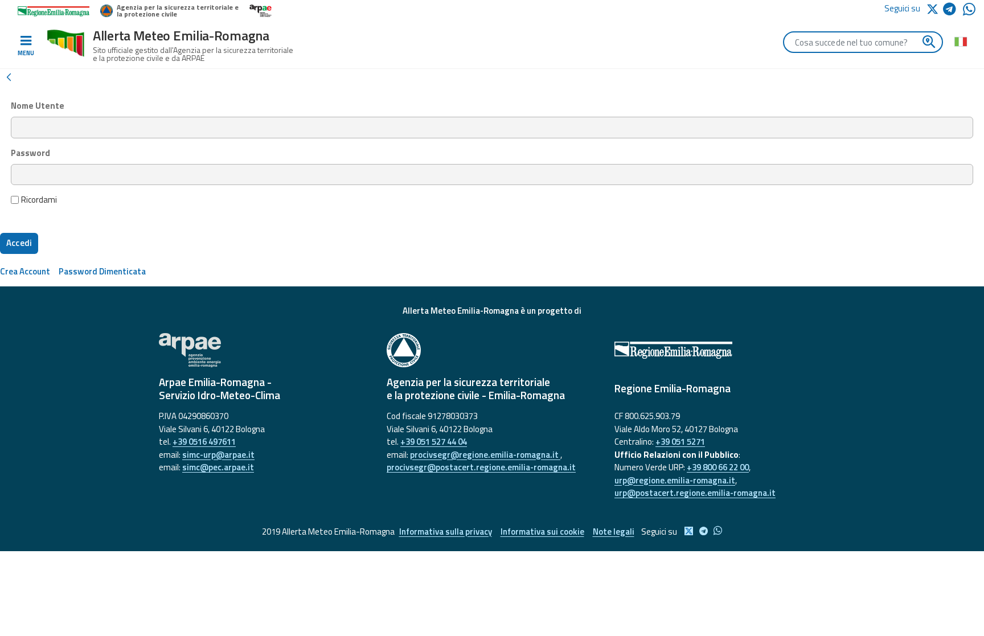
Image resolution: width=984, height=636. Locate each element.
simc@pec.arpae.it (218, 467)
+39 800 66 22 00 (718, 467)
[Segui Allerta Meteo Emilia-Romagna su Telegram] (953, 11)
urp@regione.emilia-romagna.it (674, 480)
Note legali (613, 531)
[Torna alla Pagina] (8, 76)
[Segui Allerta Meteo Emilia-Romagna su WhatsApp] (969, 12)
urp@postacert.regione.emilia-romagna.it (695, 492)
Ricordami (39, 200)
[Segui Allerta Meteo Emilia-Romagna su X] (934, 8)
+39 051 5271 (680, 441)
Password (30, 153)
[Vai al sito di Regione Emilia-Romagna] (719, 350)
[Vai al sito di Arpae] (264, 350)
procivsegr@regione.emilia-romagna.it (485, 454)
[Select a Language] (960, 41)
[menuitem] (25, 271)
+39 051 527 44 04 (433, 441)
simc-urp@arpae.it (218, 454)
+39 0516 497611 (204, 441)
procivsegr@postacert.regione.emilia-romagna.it (481, 467)
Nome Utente (37, 106)
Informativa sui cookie (542, 531)
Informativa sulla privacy (445, 531)
